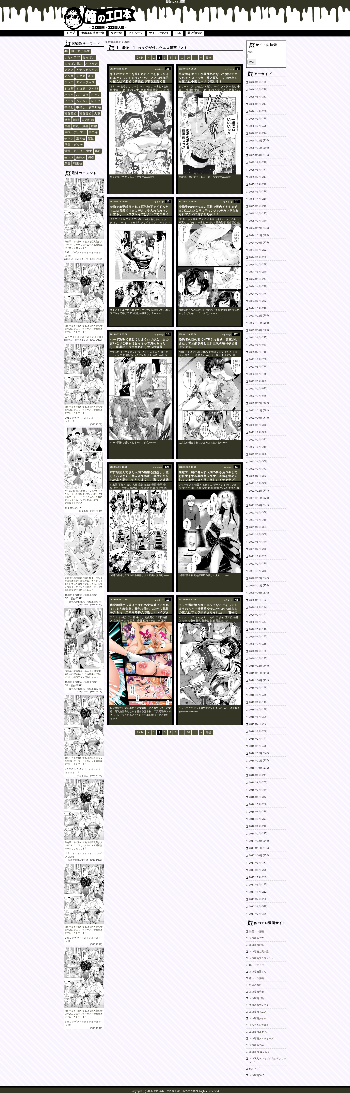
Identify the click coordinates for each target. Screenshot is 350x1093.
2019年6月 (255, 709)
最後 (208, 57)
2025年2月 (255, 213)
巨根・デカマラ (75, 132)
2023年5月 (255, 367)
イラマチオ (126, 352)
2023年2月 (255, 388)
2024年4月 (255, 286)
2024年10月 (255, 243)
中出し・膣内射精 (88, 107)
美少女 (159, 488)
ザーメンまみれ (221, 484)
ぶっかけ (91, 63)
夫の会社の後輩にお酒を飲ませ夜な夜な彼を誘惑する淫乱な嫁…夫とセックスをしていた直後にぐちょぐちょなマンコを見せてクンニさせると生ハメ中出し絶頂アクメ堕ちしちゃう (83, 584)
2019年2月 (255, 739)
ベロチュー (188, 355)
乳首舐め (70, 113)
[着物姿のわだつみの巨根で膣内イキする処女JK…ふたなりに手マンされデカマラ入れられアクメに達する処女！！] (209, 265)
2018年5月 (255, 804)
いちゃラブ (72, 57)
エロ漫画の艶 (256, 998)
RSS (178, 32)
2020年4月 (255, 636)
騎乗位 (77, 163)
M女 (112, 352)
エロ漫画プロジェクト (261, 958)
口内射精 (88, 119)
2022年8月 (255, 432)
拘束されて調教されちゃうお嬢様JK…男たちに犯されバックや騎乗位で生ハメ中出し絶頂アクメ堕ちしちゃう (84, 674)
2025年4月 (255, 199)
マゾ (184, 488)
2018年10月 (255, 768)
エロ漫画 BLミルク (259, 1051)
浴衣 (231, 89)
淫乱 (91, 138)
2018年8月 (255, 782)
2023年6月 (255, 359)
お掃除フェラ (216, 352)
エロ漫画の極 (256, 1045)
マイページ (135, 32)
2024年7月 (255, 264)
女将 (126, 620)
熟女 (155, 89)
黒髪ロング (222, 620)
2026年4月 (255, 111)
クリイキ (145, 222)
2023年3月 (255, 381)
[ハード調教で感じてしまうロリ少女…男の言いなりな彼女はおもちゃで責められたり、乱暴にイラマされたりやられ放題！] (140, 398)
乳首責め (85, 113)
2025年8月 (255, 170)
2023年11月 (255, 323)
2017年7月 (255, 877)
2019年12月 (255, 666)
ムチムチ (82, 101)
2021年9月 (255, 512)
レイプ (95, 101)
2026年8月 (255, 82)
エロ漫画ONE (256, 1075)
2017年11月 (255, 848)
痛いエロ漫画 (256, 978)
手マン (69, 138)
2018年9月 (255, 775)
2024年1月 (255, 308)
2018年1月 (255, 833)
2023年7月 (255, 352)
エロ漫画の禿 (256, 938)
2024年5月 (255, 279)
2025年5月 (255, 191)
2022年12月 (255, 403)
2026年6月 (255, 97)
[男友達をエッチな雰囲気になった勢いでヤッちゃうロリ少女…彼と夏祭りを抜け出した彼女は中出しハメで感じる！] (209, 132)
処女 (67, 119)
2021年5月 (255, 542)
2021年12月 (255, 491)
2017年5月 (255, 892)
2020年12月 (255, 578)
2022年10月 (255, 418)
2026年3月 (255, 119)
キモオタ (135, 222)
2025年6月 (255, 184)
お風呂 (113, 484)
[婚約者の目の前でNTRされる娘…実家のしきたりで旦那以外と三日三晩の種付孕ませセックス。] (209, 398)
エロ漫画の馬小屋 (259, 951)
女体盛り (118, 620)
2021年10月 (255, 505)
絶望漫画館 (255, 985)
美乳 (198, 620)
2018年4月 (255, 812)
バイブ (137, 352)
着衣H (191, 620)
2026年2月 (255, 126)
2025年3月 (255, 206)
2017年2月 (255, 914)
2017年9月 (255, 863)
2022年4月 (255, 461)
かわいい (220, 219)
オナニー (115, 86)
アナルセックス (87, 69)
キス (91, 76)
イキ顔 (80, 76)
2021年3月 (255, 556)
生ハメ (69, 157)
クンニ (69, 82)
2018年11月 (255, 760)
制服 (76, 119)
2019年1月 (255, 746)
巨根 (94, 126)
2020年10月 (255, 593)
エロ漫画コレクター (260, 1005)
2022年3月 (255, 469)
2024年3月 (255, 294)
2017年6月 (255, 884)
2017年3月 (255, 906)
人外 (134, 484)
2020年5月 (255, 629)
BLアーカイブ (256, 965)
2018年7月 (255, 790)
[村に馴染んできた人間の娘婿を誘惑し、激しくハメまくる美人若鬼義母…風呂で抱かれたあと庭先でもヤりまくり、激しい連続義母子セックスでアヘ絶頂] (140, 531)
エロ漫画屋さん (257, 971)
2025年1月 (255, 221)
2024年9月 (255, 250)
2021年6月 (255, 534)
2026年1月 (255, 133)
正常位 (80, 138)
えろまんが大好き (259, 1025)
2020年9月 (255, 600)
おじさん (155, 219)
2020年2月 (255, 651)
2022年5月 (255, 454)
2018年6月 (255, 797)
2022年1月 (255, 483)
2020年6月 (255, 622)
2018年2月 (255, 826)
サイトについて (159, 32)
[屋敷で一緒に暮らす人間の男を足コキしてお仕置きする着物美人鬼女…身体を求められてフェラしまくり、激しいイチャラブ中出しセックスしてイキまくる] (209, 531)
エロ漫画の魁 (256, 944)
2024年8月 (255, 257)
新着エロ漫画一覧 (92, 32)
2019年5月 (255, 717)
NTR (181, 352)
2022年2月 (255, 476)
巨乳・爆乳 (81, 126)
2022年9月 (255, 425)
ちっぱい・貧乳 (202, 86)
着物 (146, 488)
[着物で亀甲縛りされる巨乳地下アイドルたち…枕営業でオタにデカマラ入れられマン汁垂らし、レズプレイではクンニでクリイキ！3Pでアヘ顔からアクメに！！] (140, 265)
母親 (149, 89)
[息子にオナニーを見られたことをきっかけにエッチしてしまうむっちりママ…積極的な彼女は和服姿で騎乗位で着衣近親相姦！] (140, 132)
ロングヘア (212, 617)
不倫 (120, 484)
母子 (159, 484)
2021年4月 (255, 549)
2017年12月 (255, 841)
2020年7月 (255, 615)
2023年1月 (255, 396)
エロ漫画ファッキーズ (261, 1038)
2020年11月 (255, 585)
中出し (69, 107)
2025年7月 (255, 177)
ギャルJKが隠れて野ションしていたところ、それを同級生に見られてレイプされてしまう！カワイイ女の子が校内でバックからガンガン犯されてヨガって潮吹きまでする (84, 497)
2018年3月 (255, 819)
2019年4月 (255, 724)
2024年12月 (255, 228)
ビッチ (95, 94)
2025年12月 (255, 140)
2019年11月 (255, 673)
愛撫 (216, 488)
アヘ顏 (69, 76)
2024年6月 (255, 272)
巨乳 (67, 126)
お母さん (125, 86)
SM (117, 352)
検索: (250, 51)
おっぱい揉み (73, 63)
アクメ (69, 69)
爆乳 (98, 151)
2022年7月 (255, 439)
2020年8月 (255, 607)
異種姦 (133, 488)
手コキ (93, 132)
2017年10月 (255, 855)
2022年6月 (255, 447)
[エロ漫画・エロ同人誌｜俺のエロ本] (100, 7)
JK (66, 51)
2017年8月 (255, 870)
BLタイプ (254, 1068)
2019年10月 (255, 680)
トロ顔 (69, 88)
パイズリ (82, 94)
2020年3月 (255, 644)
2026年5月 (255, 104)
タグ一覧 (116, 32)
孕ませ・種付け (214, 355)
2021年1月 (255, 571)
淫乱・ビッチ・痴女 (78, 151)
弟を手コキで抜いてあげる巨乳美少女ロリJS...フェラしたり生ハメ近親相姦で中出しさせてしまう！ (83, 244)
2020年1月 (255, 658)
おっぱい (88, 57)
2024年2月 (255, 301)
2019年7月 (255, 702)
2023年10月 (255, 330)
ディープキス (85, 82)
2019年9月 (255, 688)
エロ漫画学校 (256, 991)
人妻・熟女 (140, 89)
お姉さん (207, 484)
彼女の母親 (150, 484)
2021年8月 (255, 520)
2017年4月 (255, 899)
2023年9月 (255, 337)
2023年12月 (255, 315)
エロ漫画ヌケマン (259, 1031)
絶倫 (152, 488)
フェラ (69, 101)
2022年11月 (255, 410)
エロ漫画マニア (257, 1011)
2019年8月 (255, 695)
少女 (217, 89)
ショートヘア (186, 86)
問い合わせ (195, 32)
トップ (70, 32)
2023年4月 (255, 374)
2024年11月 (255, 235)
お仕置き (197, 484)
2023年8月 (255, 345)
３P (112, 219)
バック (69, 94)
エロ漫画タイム (257, 1018)
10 (188, 57)
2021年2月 (255, 564)
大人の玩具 (140, 355)
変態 (140, 484)
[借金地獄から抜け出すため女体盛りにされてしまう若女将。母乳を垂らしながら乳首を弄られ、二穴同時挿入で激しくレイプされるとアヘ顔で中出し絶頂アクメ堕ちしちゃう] (140, 663)
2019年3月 (255, 731)
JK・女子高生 (80, 51)
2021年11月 (255, 498)
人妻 (97, 113)
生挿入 (80, 157)
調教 (91, 157)
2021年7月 (255, 527)
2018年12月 (255, 753)
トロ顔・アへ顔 (87, 88)
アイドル (120, 219)
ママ (142, 86)
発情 (140, 488)
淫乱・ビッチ (73, 144)
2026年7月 (255, 89)
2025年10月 (255, 155)
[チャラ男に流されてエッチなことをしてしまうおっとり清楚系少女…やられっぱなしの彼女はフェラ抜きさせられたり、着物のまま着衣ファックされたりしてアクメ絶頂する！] (209, 663)
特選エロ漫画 (256, 931)
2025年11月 (255, 148)
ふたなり (192, 222)
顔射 (67, 163)
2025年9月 (255, 162)
